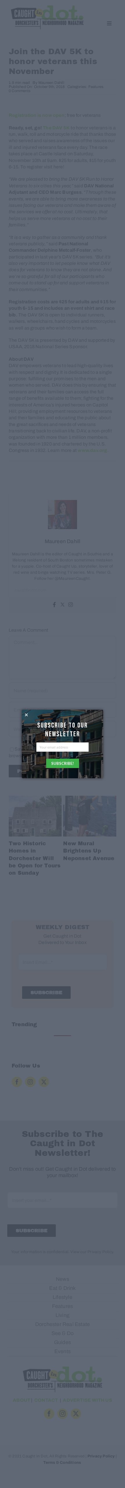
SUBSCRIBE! (62, 763)
